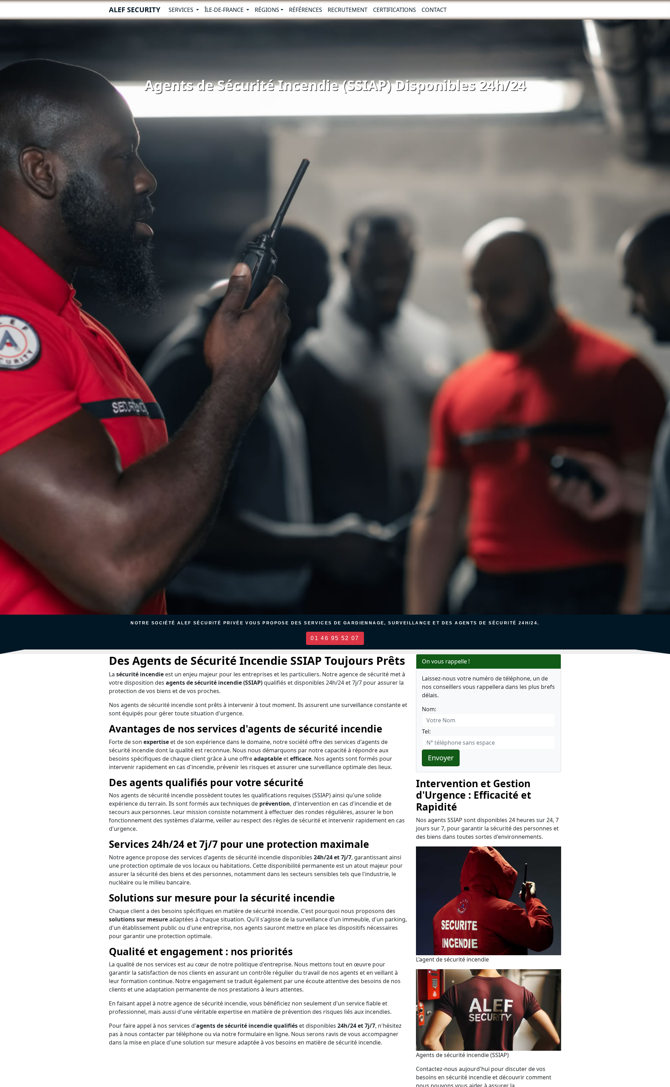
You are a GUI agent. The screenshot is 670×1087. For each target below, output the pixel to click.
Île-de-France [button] (224, 10)
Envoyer (441, 757)
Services (182, 10)
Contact (434, 10)
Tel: (426, 731)
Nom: (429, 709)
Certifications (394, 10)
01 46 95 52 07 (335, 638)
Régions (267, 10)
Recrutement (347, 10)
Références (305, 10)
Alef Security (134, 9)
